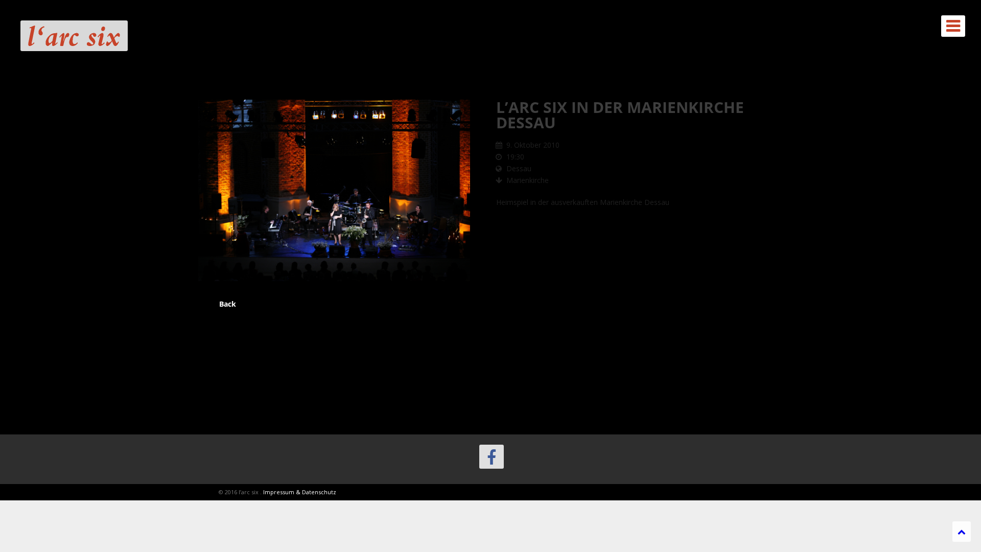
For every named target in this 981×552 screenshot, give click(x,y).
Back (227, 304)
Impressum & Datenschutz (299, 492)
